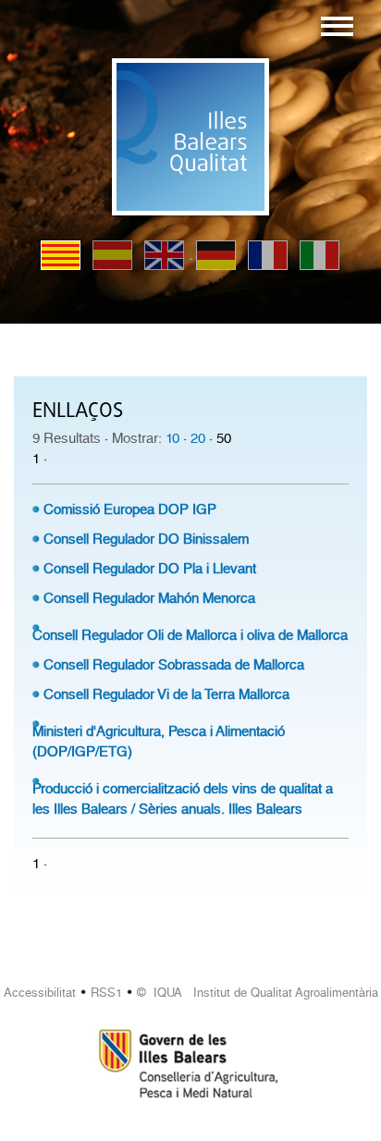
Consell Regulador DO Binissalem (146, 539)
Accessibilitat (40, 993)
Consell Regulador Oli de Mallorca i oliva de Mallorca (190, 635)
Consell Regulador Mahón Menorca (149, 598)
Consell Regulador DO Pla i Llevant (149, 568)
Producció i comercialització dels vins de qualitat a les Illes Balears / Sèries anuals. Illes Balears (182, 798)
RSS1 (106, 993)
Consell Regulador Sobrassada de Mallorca (173, 664)
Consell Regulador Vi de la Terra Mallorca (166, 694)
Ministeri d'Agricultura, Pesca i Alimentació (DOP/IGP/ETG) (158, 741)
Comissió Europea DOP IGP (129, 509)
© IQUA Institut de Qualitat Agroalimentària (257, 993)
